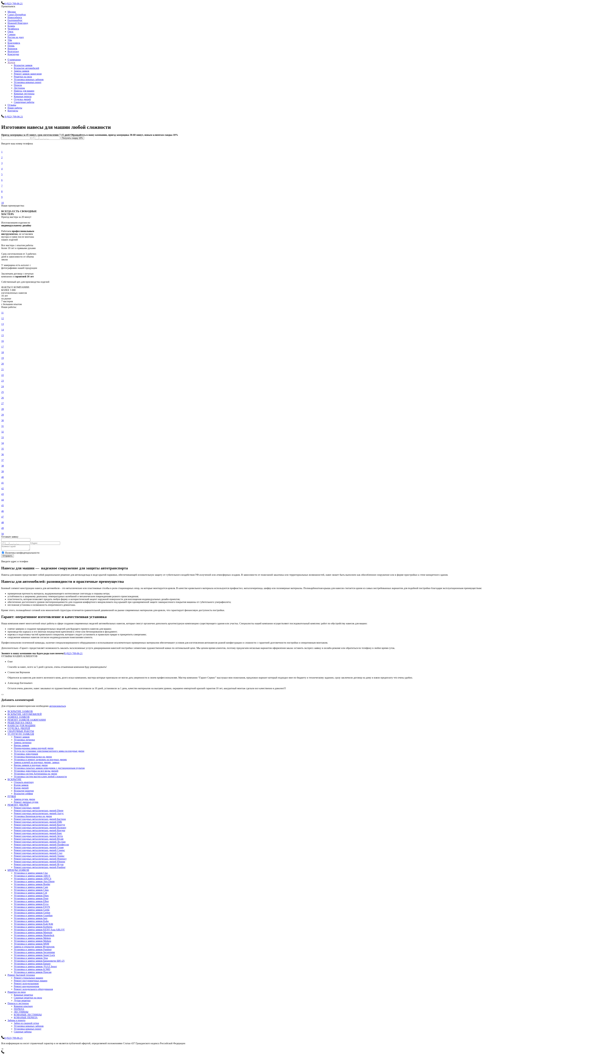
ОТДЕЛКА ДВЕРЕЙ (19, 728)
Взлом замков (21, 785)
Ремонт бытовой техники (21, 975)
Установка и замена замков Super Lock (34, 955)
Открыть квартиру (24, 782)
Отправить (8, 556)
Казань (11, 26)
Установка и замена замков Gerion (32, 912)
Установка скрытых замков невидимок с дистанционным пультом (49, 768)
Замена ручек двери (24, 799)
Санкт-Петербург (17, 14)
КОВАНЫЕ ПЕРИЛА (26, 1017)
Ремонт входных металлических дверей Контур (39, 824)
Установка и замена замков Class (31, 890)
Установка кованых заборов (29, 79)
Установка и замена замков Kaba (31, 921)
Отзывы (12, 105)
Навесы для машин (24, 90)
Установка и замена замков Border (32, 884)
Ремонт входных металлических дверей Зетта (38, 836)
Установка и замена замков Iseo (30, 918)
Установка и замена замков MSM (31, 943)
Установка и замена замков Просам (32, 972)
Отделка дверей (22, 99)
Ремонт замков (22, 737)
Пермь (11, 45)
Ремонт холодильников (26, 983)
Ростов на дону (16, 37)
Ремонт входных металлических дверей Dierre (38, 810)
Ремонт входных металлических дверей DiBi (38, 822)
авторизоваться (57, 706)
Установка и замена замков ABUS (32, 875)
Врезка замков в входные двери (31, 765)
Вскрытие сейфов (23, 793)
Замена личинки (22, 742)
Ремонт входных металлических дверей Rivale (39, 839)
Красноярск (14, 43)
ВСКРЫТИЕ (14, 779)
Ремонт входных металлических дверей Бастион (40, 819)
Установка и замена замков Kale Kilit (33, 924)
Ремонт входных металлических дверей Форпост (40, 858)
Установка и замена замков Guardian (33, 915)
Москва (12, 11)
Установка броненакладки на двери (33, 756)
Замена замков (21, 71)
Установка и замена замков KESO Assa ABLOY (39, 929)
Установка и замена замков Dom (31, 898)
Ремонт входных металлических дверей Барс (38, 833)
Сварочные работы (24, 102)
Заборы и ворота (16, 1020)
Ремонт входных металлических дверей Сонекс (39, 850)
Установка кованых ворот (27, 82)
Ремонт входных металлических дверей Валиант (40, 827)
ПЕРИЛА (19, 1009)
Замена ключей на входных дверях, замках (36, 762)
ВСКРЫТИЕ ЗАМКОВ (20, 711)
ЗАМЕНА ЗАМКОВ (19, 717)
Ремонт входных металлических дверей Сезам (39, 847)
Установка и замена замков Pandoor (33, 949)
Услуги (11, 62)
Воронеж (12, 48)
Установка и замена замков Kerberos (33, 926)
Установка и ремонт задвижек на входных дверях (40, 759)
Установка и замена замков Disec (31, 895)
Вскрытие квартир (24, 790)
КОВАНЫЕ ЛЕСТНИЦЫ (28, 1014)
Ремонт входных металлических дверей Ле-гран (40, 841)
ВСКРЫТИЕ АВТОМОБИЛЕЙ (25, 714)
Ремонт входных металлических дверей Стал (38, 853)
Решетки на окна (23, 76)
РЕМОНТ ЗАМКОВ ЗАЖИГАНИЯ (27, 719)
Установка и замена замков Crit (30, 892)
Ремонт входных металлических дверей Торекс (39, 856)
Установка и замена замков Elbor (31, 901)
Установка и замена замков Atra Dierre (34, 881)
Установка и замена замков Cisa (31, 873)
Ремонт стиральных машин (28, 977)
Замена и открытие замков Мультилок (34, 946)
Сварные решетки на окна (28, 997)
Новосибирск (15, 17)
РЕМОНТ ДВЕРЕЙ (18, 805)
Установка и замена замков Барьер (32, 963)
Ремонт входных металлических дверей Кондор (39, 830)
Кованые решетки (23, 994)
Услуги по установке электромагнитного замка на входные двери (49, 751)
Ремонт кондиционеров (26, 986)
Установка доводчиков (26, 754)
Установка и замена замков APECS (32, 878)
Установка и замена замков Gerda (31, 909)
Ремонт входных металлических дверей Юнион (39, 861)
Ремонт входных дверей (27, 807)
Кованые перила (22, 96)
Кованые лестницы (24, 93)
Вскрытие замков (23, 65)
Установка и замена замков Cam (31, 887)
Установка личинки (24, 739)
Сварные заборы (23, 1031)
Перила (18, 85)
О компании (14, 59)
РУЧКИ (12, 796)
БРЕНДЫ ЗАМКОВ (18, 870)
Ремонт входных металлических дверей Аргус (39, 813)
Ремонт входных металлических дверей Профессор (41, 844)
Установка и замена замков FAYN (32, 907)
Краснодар (13, 54)
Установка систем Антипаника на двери (35, 773)
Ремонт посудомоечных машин (30, 980)
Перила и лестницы (18, 1003)
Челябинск (13, 28)
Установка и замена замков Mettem (32, 938)
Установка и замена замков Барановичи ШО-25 (39, 960)
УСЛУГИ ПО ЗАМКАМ (21, 734)
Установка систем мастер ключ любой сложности (40, 776)
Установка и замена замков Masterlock (34, 935)
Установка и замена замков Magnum (33, 932)
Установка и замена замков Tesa (31, 958)
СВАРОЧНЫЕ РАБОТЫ (21, 731)
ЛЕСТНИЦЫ (21, 1011)
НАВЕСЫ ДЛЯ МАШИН (21, 725)
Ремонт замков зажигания (28, 73)
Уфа (10, 40)
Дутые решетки (22, 1000)
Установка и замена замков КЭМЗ (32, 969)
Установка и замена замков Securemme (34, 952)
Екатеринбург (15, 20)
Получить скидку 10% (72, 138)
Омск (10, 31)
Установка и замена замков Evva (31, 904)
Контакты (13, 110)
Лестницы (19, 88)
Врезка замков (21, 745)
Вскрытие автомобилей (26, 68)
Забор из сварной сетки (26, 1023)
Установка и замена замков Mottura (32, 941)
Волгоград (13, 51)
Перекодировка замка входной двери (33, 748)
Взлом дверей (21, 788)
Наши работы (15, 107)
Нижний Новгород (18, 23)
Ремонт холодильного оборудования (33, 989)
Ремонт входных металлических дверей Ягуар (39, 864)
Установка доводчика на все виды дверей (36, 771)
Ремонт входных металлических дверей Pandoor (39, 867)
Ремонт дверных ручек (26, 802)
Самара (11, 34)
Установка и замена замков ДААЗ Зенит (35, 966)
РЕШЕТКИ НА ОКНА (20, 722)
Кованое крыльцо (23, 1006)
